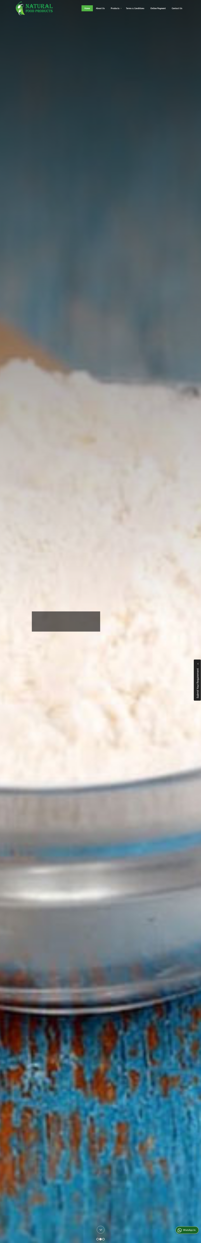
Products (115, 8)
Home (87, 8)
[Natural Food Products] (34, 8)
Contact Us (177, 8)
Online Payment (158, 8)
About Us (100, 8)
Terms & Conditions (135, 8)
